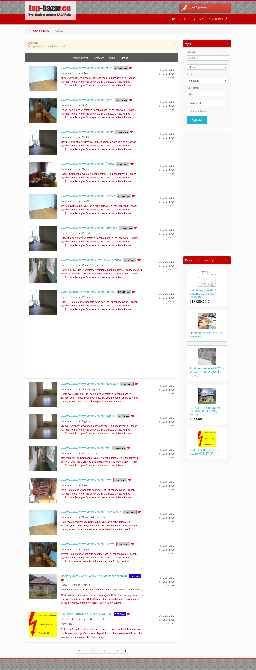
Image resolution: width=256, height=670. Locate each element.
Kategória (99, 57)
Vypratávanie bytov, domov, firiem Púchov (88, 292)
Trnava (85, 549)
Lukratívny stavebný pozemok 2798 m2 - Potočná (203, 293)
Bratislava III (97, 619)
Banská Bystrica (81, 585)
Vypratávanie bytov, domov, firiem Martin (87, 132)
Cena (112, 57)
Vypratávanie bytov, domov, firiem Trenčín (88, 196)
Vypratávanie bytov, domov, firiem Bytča (87, 100)
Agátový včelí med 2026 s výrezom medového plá (207, 369)
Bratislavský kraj (91, 389)
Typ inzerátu (193, 88)
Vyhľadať (191, 52)
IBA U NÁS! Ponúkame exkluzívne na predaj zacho (205, 410)
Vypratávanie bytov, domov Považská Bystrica (91, 260)
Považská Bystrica (92, 265)
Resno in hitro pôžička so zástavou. (206, 334)
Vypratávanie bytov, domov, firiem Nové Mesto (91, 512)
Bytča (85, 105)
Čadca (85, 169)
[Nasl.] (117, 651)
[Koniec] (124, 651)
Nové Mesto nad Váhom (95, 517)
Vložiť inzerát (198, 7)
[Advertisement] (101, 348)
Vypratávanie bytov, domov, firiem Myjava (88, 416)
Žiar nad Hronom (91, 453)
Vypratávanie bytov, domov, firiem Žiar (85, 448)
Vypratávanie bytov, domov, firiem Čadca (87, 164)
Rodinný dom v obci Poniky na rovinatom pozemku (94, 576)
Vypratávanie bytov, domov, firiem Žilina (86, 68)
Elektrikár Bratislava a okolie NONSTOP (86, 614)
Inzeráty (198, 19)
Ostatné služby (69, 73)
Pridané (124, 57)
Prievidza (87, 233)
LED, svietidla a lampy (73, 619)
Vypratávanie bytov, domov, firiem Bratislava (89, 384)
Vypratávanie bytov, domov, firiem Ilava (86, 480)
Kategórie (179, 19)
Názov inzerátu (81, 57)
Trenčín (86, 201)
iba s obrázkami (199, 110)
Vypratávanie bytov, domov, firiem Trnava (88, 544)
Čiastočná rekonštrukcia (96, 589)
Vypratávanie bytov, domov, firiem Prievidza (89, 228)
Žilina (85, 73)
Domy (64, 585)
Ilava (84, 485)
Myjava (86, 421)
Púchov (86, 297)
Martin (85, 137)
